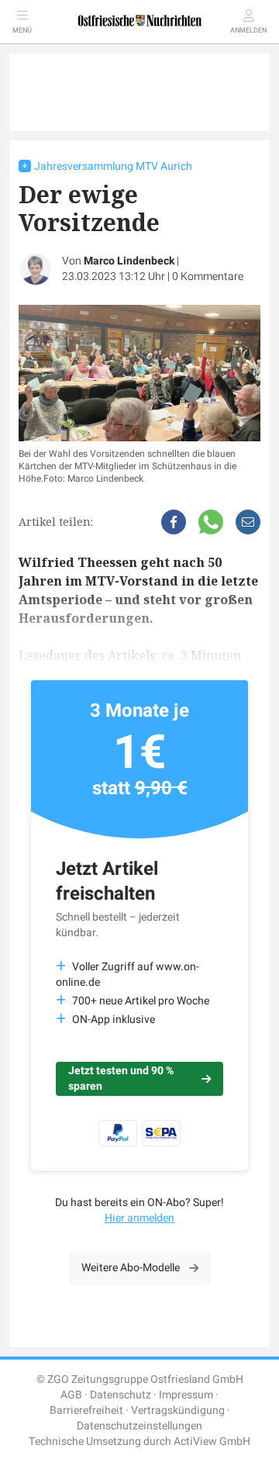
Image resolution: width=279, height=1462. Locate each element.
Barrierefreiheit (86, 1410)
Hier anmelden (139, 1218)
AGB (71, 1395)
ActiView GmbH (212, 1441)
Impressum (186, 1395)
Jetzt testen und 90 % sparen (121, 1078)
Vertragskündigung (178, 1410)
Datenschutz (120, 1395)
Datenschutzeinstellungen (139, 1426)
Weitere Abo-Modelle (130, 1268)
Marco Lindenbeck (129, 261)
